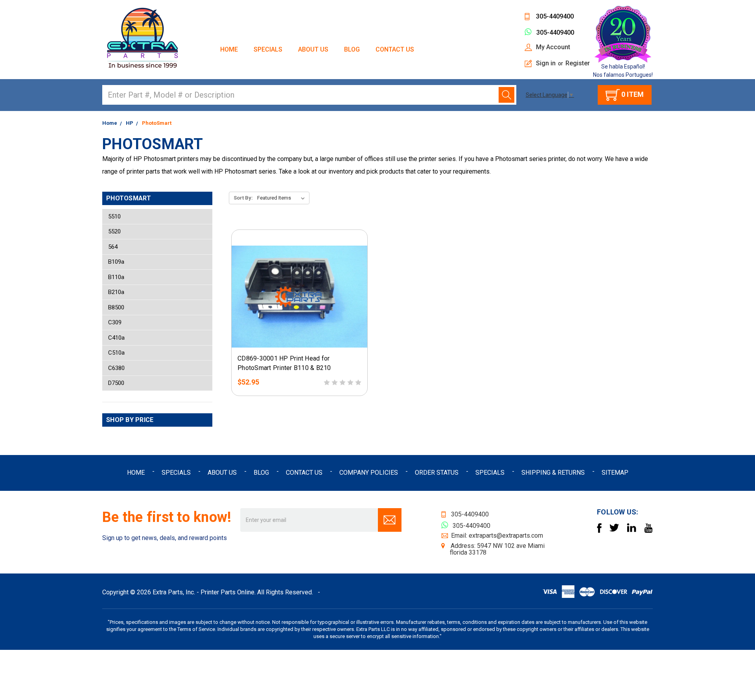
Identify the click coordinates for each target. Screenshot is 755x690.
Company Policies (368, 472)
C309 (115, 322)
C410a (116, 337)
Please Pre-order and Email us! (299, 342)
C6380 (116, 368)
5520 (114, 231)
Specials (268, 49)
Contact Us (395, 49)
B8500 (116, 307)
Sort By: (243, 198)
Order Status (437, 472)
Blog (352, 49)
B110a (116, 277)
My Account (553, 47)
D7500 (116, 383)
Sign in (546, 63)
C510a (116, 352)
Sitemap (615, 472)
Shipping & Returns (553, 472)
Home (229, 49)
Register (577, 63)
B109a (116, 261)
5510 (114, 216)
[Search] (506, 95)
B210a (116, 292)
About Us (313, 49)
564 (113, 246)
